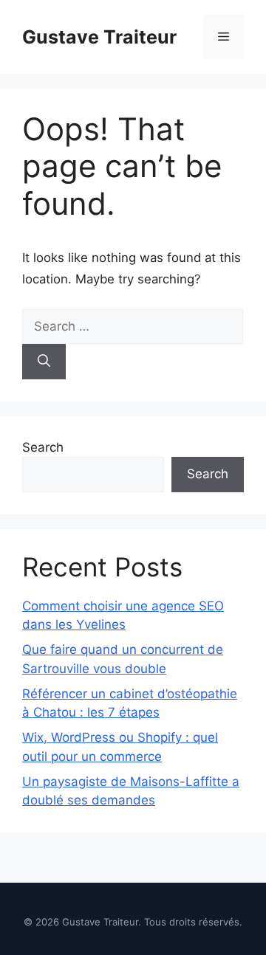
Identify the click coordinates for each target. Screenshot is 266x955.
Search (43, 447)
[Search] (44, 361)
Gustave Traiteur (99, 37)
